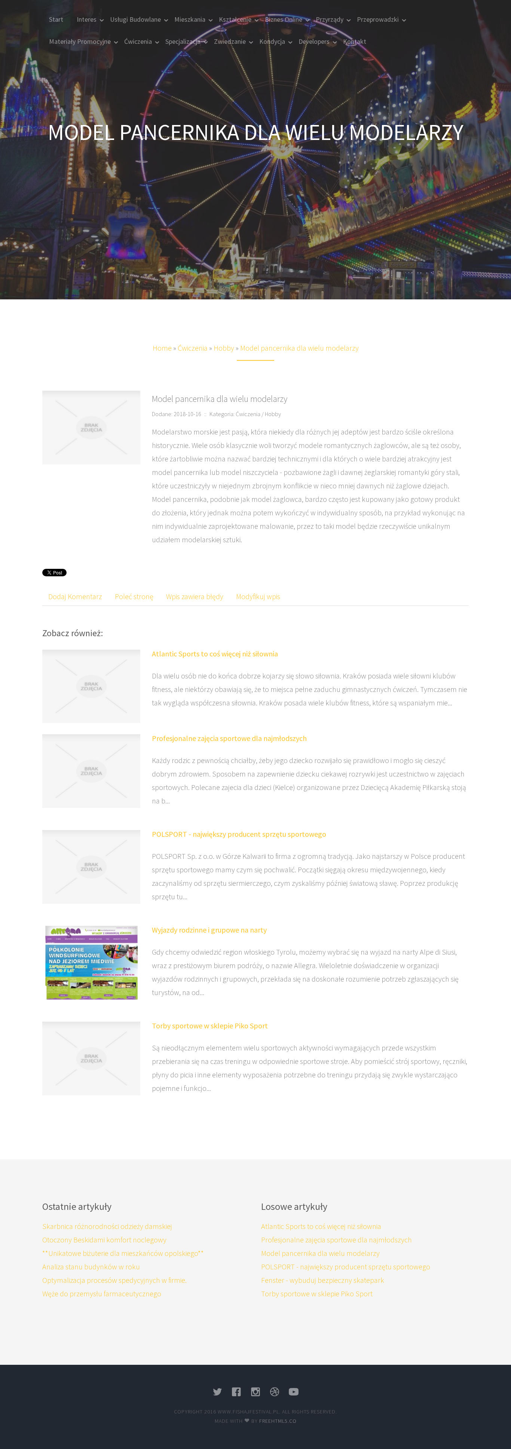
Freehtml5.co (278, 1421)
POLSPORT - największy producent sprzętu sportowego (239, 834)
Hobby (224, 348)
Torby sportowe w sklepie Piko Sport (210, 1025)
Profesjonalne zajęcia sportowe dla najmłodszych (229, 738)
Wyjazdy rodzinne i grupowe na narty (209, 929)
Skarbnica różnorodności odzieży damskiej (107, 1226)
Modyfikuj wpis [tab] (258, 596)
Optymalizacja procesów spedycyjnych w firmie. (114, 1280)
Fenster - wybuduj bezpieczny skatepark (322, 1280)
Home (162, 348)
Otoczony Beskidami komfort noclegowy (104, 1239)
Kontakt (354, 41)
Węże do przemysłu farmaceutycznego (101, 1293)
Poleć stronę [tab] (134, 596)
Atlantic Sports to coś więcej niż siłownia (215, 653)
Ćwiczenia (193, 348)
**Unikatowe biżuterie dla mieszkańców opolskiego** (123, 1253)
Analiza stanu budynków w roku (91, 1266)
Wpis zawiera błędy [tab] (194, 596)
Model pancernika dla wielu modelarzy (299, 348)
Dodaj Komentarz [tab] (75, 596)
